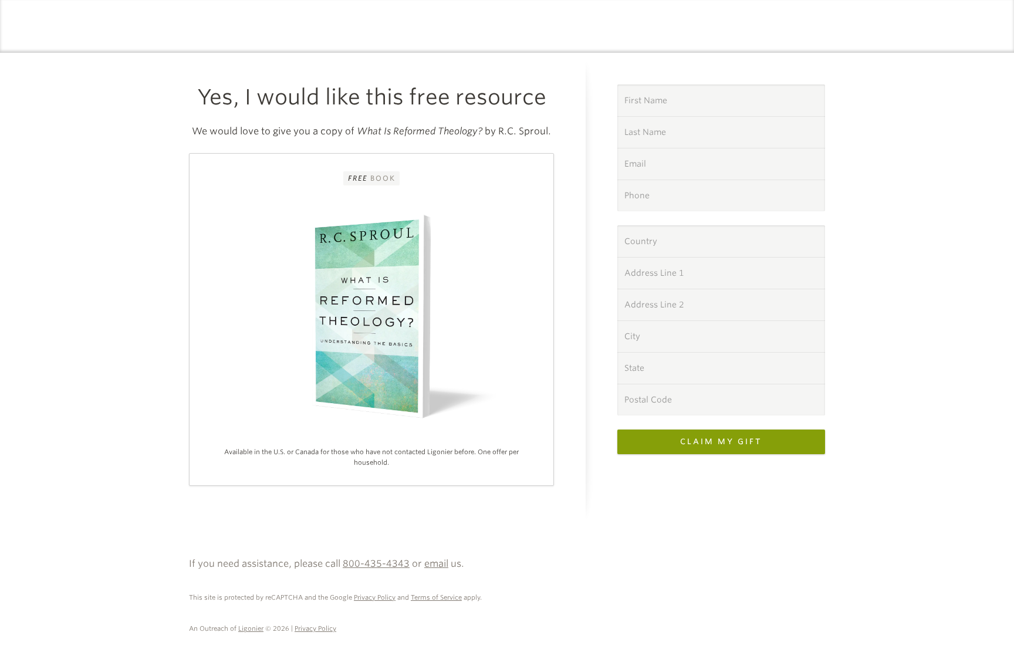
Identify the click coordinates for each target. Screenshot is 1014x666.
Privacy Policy (375, 597)
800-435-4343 (376, 563)
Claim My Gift (721, 441)
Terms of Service (436, 597)
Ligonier (250, 628)
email (436, 563)
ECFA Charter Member (812, 550)
